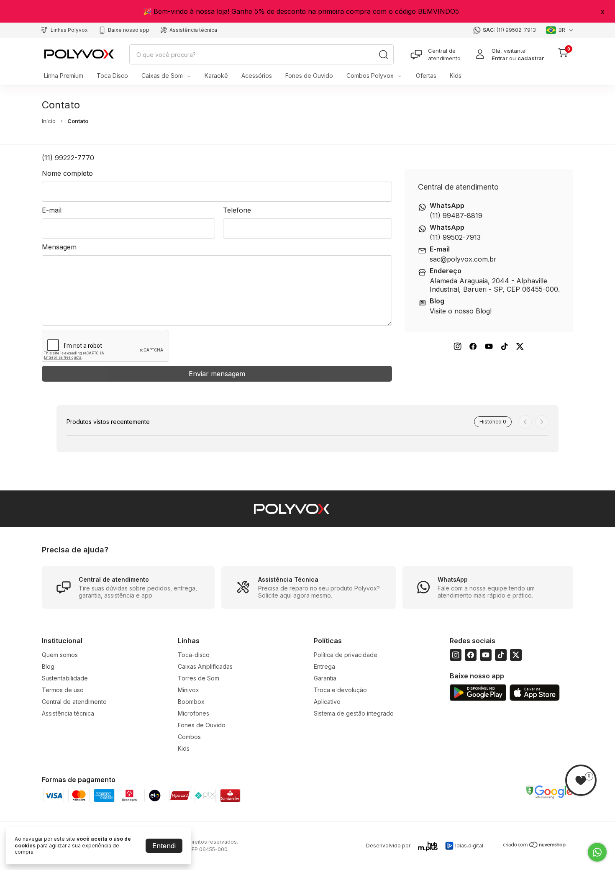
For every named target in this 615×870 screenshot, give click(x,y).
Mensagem (59, 247)
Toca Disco (112, 75)
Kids (455, 75)
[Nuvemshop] (535, 846)
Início (49, 121)
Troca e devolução (340, 689)
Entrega (324, 666)
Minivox (188, 689)
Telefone (237, 210)
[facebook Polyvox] (473, 346)
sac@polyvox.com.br (463, 259)
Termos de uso (63, 689)
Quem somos (60, 654)
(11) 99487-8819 (456, 215)
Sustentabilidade (65, 678)
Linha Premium (63, 75)
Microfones (193, 713)
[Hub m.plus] (428, 846)
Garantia (325, 678)
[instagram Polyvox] (457, 346)
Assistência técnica (193, 30)
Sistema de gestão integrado (354, 713)
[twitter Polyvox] (520, 346)
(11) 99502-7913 (516, 30)
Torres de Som (198, 678)
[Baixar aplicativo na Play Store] (478, 693)
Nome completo (67, 173)
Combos (189, 736)
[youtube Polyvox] (489, 346)
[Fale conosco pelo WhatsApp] (597, 852)
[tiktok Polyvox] (504, 346)
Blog (48, 666)
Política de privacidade (345, 654)
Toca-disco (194, 654)
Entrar (499, 58)
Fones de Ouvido (309, 75)
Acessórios (256, 75)
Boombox (191, 701)
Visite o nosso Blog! (461, 311)
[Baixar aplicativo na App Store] (535, 693)
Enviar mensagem (217, 374)
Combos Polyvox (370, 75)
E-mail (52, 210)
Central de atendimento (444, 54)
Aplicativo (327, 701)
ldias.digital (469, 845)
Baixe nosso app (128, 30)
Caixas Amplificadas (205, 666)
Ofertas (426, 75)
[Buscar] (383, 54)
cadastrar (531, 58)
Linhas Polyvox (69, 30)
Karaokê (216, 75)
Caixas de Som (162, 75)
